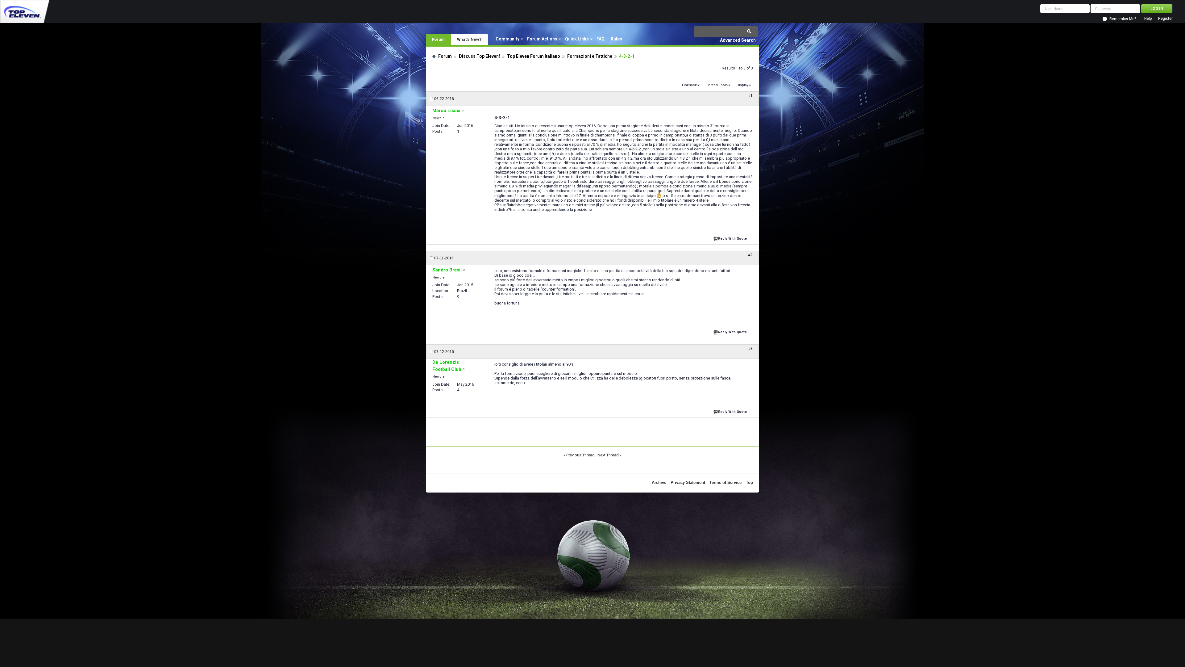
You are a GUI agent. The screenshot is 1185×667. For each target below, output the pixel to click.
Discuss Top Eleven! (479, 56)
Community (507, 38)
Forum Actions (542, 38)
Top (749, 482)
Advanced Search (738, 40)
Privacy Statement (688, 482)
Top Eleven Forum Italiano (533, 56)
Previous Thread (580, 455)
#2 (750, 255)
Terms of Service (725, 482)
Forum (438, 39)
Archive (659, 482)
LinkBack (689, 85)
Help (1148, 18)
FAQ (601, 38)
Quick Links (577, 38)
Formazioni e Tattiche (589, 56)
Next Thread (608, 455)
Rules (616, 38)
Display (742, 85)
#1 (750, 96)
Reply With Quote (732, 239)
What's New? (469, 39)
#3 (750, 348)
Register (1165, 18)
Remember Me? (1122, 19)
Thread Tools (717, 85)
